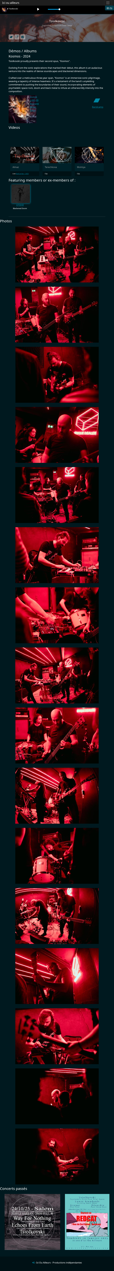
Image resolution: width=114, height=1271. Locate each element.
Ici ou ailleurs (10, 3)
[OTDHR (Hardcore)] (20, 194)
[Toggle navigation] (108, 3)
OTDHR (20, 205)
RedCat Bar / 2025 (22, 174)
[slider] (54, 9)
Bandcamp (97, 107)
